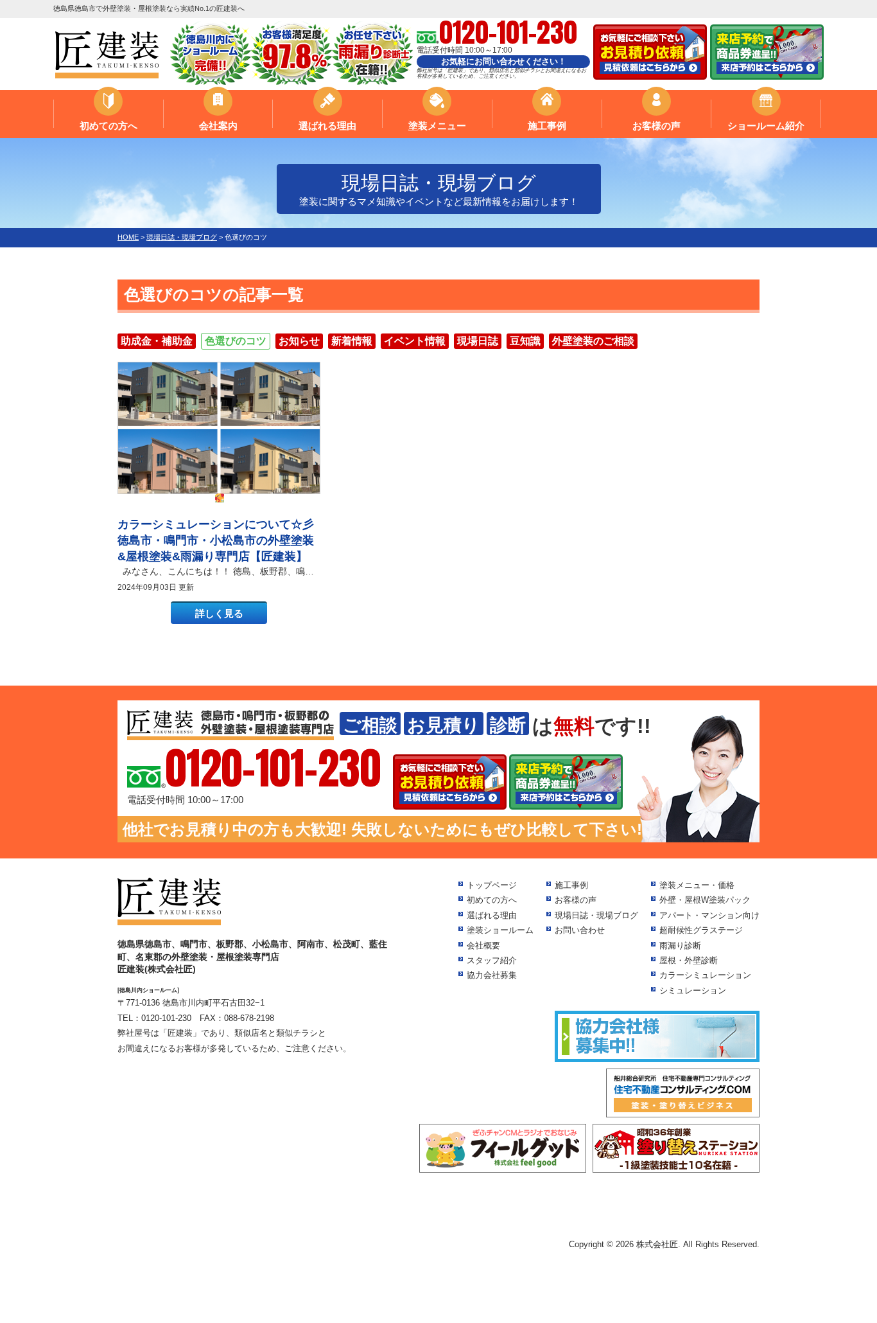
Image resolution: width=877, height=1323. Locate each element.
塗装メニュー (437, 125)
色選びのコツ (235, 340)
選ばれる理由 (327, 125)
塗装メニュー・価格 (696, 885)
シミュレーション (692, 990)
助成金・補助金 (157, 340)
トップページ (492, 885)
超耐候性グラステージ (701, 930)
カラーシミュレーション (705, 975)
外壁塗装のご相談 (593, 340)
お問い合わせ (580, 930)
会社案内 (218, 125)
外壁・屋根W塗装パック (705, 900)
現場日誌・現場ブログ (596, 915)
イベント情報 (415, 340)
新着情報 (351, 340)
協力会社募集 (492, 975)
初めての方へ (108, 125)
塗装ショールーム (500, 930)
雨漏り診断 (680, 945)
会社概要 (483, 945)
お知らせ (299, 340)
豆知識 (525, 340)
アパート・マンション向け (709, 915)
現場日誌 (477, 340)
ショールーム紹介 (765, 125)
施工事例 (547, 125)
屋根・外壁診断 (688, 960)
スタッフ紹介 (492, 960)
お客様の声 (656, 125)
